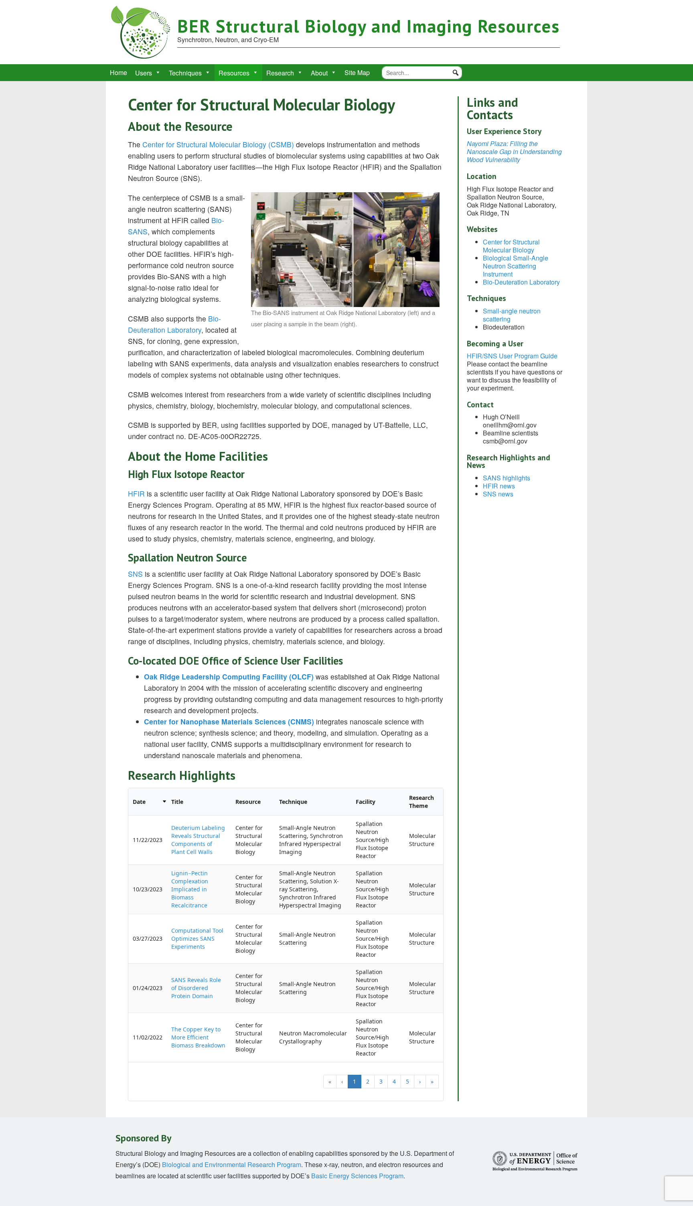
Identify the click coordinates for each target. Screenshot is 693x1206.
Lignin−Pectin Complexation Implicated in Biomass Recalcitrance (189, 889)
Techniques (185, 72)
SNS (135, 574)
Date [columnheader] (139, 801)
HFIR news (499, 485)
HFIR (137, 493)
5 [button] (407, 1081)
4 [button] (394, 1081)
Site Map (357, 72)
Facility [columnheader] (365, 801)
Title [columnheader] (177, 801)
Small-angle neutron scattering (512, 314)
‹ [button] (342, 1081)
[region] (286, 944)
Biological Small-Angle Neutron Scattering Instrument (515, 266)
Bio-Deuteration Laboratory (521, 282)
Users (143, 72)
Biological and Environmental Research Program (231, 1164)
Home (118, 72)
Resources (234, 72)
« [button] (329, 1081)
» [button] (432, 1081)
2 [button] (367, 1081)
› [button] (420, 1081)
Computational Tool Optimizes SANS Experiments (197, 938)
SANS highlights (506, 477)
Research (280, 72)
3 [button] (381, 1081)
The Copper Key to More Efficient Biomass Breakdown (198, 1037)
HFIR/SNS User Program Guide (512, 355)
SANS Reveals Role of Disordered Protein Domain (196, 988)
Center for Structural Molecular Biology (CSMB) (218, 144)
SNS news (498, 493)
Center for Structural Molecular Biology (511, 245)
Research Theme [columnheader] (421, 801)
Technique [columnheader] (293, 801)
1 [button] (354, 1081)
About (319, 72)
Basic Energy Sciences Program (357, 1175)
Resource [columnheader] (248, 801)
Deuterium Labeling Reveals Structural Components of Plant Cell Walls (198, 840)
